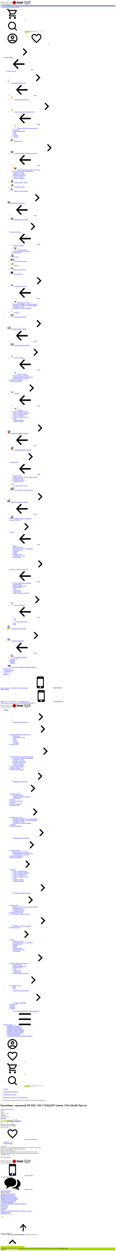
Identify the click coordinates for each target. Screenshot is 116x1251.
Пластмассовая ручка (19, 949)
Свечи (15, 740)
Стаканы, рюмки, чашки (16, 766)
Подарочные (16, 951)
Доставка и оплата (13, 703)
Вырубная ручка (17, 944)
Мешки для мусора (15, 927)
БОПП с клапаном (18, 941)
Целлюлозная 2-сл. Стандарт (21, 854)
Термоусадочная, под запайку (21, 973)
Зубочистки (16, 736)
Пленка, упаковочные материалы (19, 963)
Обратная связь (28, 1189)
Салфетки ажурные (18, 879)
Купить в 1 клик (16, 1121)
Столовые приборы (15, 768)
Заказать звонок (15, 7)
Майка (15, 947)
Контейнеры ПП (14, 805)
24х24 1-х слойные (18, 875)
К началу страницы (6, 1233)
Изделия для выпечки (16, 803)
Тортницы (13, 824)
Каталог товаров (8, 1024)
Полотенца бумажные (16, 857)
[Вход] (13, 44)
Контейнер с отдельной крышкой (22, 823)
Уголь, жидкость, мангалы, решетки (19, 914)
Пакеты (12, 939)
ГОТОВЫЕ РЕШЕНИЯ (19, 1003)
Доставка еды (13, 1004)
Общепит (12, 1008)
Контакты (32, 703)
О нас (28, 703)
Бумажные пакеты (18, 795)
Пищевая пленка (17, 967)
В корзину (3, 1121)
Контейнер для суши (18, 821)
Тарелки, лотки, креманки (17, 769)
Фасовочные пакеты (15, 985)
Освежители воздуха (18, 909)
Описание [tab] (6, 1142)
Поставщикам (22, 703)
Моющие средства (18, 908)
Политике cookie (63, 1248)
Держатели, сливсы (18, 759)
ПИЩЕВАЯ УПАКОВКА (21, 781)
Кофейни (12, 1007)
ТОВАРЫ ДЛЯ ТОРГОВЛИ (21, 990)
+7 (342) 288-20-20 (5, 7)
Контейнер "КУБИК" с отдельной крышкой (25, 820)
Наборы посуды (14, 744)
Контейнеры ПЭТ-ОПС (16, 817)
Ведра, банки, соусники (16, 801)
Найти (26, 31)
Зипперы (15, 945)
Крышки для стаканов (19, 761)
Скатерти (15, 741)
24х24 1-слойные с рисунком (21, 872)
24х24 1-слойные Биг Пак (20, 871)
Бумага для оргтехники (16, 856)
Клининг (12, 1005)
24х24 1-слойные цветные (20, 874)
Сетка (14, 969)
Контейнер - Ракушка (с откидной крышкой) (25, 819)
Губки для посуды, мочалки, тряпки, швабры (25, 906)
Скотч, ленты (16, 970)
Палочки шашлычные (19, 737)
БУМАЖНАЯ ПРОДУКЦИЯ (22, 838)
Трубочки (15, 743)
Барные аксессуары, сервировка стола (20, 734)
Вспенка (12, 802)
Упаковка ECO (17, 798)
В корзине (9, 1121)
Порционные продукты (19, 762)
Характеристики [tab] (8, 1143)
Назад (32, 69)
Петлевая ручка (17, 948)
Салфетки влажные (18, 881)
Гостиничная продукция (16, 912)
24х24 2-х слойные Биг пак (20, 876)
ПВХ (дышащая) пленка (19, 966)
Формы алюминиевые (16, 826)
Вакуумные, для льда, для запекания (23, 942)
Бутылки (12, 799)
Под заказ (3, 1118)
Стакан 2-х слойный (18, 765)
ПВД (14, 987)
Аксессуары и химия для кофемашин (23, 758)
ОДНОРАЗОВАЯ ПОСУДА (21, 722)
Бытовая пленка (17, 964)
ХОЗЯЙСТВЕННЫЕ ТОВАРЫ (22, 893)
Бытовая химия (14, 905)
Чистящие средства (18, 911)
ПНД (14, 988)
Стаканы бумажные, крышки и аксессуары (21, 756)
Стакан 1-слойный (18, 763)
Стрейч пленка (17, 972)
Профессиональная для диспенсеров (23, 853)
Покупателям (4, 703)
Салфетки (13, 869)
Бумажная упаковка (15, 794)
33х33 (14, 878)
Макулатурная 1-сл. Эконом (20, 851)
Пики (14, 738)
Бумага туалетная (15, 850)
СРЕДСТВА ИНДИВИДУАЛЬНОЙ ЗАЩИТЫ (26, 1011)
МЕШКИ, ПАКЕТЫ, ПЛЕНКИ (22, 926)
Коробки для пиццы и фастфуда (21, 796)
